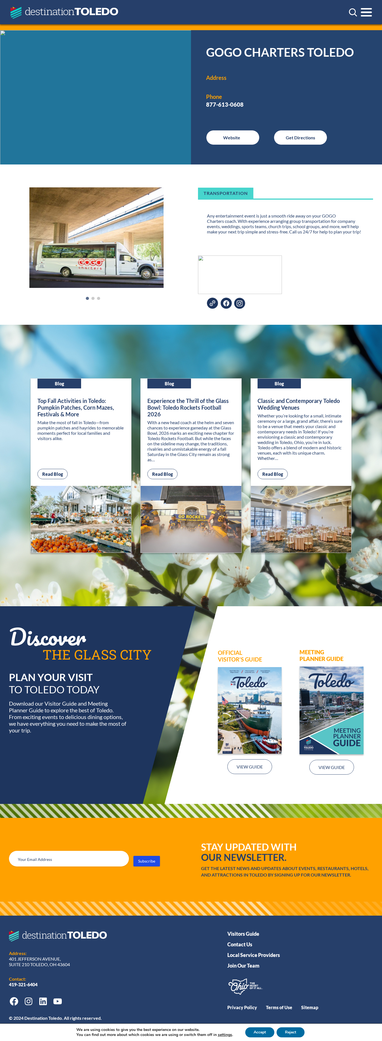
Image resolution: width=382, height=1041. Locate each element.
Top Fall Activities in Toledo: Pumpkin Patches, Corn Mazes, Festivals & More (75, 407)
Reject (290, 1032)
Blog (59, 383)
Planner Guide (321, 658)
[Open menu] (366, 12)
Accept (260, 1032)
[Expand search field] (353, 12)
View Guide (250, 766)
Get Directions (300, 137)
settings (225, 1034)
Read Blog (55, 474)
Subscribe (146, 861)
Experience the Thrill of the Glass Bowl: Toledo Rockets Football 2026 (188, 407)
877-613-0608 (225, 104)
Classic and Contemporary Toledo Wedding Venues (299, 404)
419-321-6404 (23, 984)
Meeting (312, 652)
